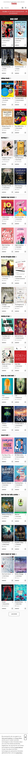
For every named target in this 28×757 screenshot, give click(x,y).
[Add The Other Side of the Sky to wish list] (25, 430)
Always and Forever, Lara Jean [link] (7, 364)
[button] (12, 39)
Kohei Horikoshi (6, 40)
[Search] (2, 8)
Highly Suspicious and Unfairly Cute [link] (20, 245)
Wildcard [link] (4, 423)
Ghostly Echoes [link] (19, 602)
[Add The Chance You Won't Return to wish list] (12, 283)
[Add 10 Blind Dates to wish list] (12, 224)
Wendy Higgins (6, 544)
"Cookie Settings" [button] (18, 747)
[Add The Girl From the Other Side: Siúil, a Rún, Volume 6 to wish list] (25, 73)
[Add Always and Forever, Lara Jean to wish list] (12, 371)
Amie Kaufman (19, 425)
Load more (14, 614)
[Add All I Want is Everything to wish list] (25, 462)
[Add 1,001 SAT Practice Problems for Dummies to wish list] (12, 105)
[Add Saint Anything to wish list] (25, 192)
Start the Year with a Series (9, 494)
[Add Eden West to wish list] (25, 371)
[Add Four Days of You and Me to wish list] (12, 462)
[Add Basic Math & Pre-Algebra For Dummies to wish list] (25, 133)
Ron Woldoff (5, 100)
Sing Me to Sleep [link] (19, 542)
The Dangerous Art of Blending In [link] (20, 304)
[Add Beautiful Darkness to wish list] (12, 490)
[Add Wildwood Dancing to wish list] (12, 521)
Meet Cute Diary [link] (6, 245)
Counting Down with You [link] (20, 483)
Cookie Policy (18, 753)
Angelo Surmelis (19, 306)
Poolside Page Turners (8, 197)
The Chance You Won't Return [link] (7, 276)
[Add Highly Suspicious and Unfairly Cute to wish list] (25, 252)
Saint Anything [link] (18, 185)
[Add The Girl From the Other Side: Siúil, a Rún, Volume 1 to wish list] (12, 73)
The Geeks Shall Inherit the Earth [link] (20, 98)
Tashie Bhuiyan (19, 485)
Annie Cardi (5, 278)
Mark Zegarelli (19, 128)
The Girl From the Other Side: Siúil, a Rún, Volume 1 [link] (7, 66)
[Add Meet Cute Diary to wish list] (12, 252)
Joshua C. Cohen (6, 306)
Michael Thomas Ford (20, 278)
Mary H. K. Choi (6, 159)
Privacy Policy (18, 738)
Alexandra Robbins (20, 100)
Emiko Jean (18, 40)
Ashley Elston (6, 219)
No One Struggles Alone (8, 257)
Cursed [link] (3, 602)
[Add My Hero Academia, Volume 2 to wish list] (12, 45)
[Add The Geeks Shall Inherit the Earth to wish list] (25, 105)
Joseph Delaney (6, 187)
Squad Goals (5, 435)
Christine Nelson (6, 128)
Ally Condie (18, 516)
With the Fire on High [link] (20, 336)
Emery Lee (5, 247)
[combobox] (11, 8)
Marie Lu (5, 425)
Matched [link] (17, 514)
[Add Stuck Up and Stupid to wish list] (25, 224)
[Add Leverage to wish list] (12, 311)
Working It (4, 138)
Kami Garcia (5, 485)
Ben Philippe (18, 159)
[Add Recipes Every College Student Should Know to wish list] (12, 133)
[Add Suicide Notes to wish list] (25, 283)
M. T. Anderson (6, 397)
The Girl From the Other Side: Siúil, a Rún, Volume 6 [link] (20, 66)
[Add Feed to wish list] (12, 402)
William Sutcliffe (6, 338)
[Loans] (22, 8)
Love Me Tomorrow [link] (19, 38)
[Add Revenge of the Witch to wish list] (12, 192)
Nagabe (4, 68)
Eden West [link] (17, 364)
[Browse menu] (25, 8)
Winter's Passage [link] (19, 574)
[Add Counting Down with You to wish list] (25, 490)
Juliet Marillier (6, 516)
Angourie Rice (19, 219)
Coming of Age (5, 316)
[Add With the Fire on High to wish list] (25, 343)
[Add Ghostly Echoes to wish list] (25, 609)
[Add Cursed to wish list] (12, 609)
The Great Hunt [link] (6, 542)
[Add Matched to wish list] (25, 521)
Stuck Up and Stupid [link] (20, 217)
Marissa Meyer (6, 603)
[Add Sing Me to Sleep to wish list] (25, 549)
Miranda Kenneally (7, 457)
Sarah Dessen (19, 187)
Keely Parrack (6, 575)
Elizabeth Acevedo (20, 338)
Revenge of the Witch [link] (7, 185)
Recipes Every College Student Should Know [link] (7, 126)
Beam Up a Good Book (7, 375)
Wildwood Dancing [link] (6, 514)
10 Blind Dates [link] (5, 217)
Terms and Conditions (7, 738)
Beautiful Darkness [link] (6, 483)
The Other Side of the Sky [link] (20, 423)
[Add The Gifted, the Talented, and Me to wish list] (12, 343)
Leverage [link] (4, 304)
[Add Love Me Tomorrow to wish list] (25, 45)
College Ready (5, 78)
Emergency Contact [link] (6, 157)
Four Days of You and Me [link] (7, 455)
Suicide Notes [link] (18, 276)
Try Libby (4, 11)
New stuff (14, 18)
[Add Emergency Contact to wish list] (12, 164)
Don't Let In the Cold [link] (7, 574)
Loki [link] (16, 395)
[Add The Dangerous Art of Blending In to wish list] (25, 311)
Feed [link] (3, 395)
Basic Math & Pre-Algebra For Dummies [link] (20, 126)
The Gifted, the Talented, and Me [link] (7, 336)
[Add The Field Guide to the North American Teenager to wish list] (25, 164)
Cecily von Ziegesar (20, 457)
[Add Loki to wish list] (25, 402)
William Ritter (19, 603)
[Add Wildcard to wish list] (12, 430)
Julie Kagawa (19, 575)
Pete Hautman (19, 366)
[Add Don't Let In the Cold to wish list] (12, 581)
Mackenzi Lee (19, 397)
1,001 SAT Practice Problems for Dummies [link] (7, 98)
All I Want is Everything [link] (20, 455)
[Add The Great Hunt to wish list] (12, 549)
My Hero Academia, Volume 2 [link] (7, 38)
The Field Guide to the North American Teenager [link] (20, 157)
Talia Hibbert (18, 247)
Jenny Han (5, 366)
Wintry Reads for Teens (8, 554)
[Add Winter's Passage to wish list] (25, 581)
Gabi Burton (18, 544)
